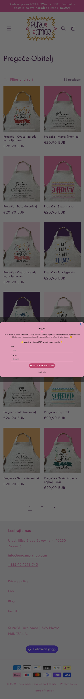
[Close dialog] (81, 324)
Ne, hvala (42, 372)
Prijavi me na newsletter (42, 365)
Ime (12, 346)
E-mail (14, 355)
